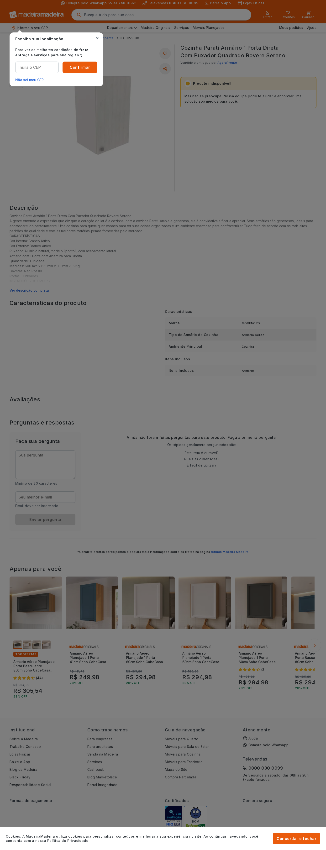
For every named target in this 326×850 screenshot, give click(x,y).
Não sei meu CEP (29, 80)
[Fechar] (97, 38)
